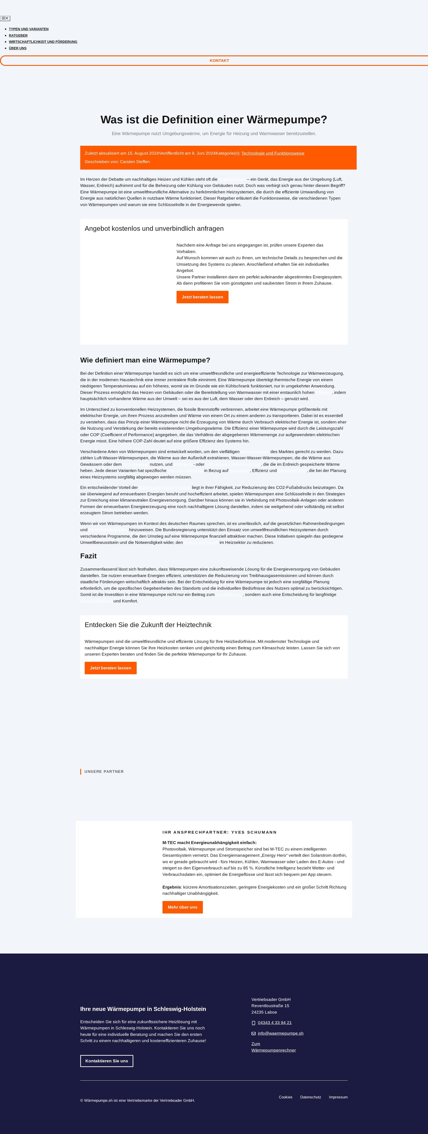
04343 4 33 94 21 (275, 1022)
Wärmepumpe (232, 179)
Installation (239, 470)
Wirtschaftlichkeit (96, 601)
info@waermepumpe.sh (281, 1033)
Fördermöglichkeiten (108, 529)
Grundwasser (136, 464)
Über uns (18, 48)
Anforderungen (255, 451)
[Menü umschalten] (5, 18)
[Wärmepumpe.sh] (37, 12)
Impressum (338, 1097)
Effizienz (324, 392)
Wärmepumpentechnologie (165, 487)
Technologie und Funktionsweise (273, 153)
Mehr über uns (183, 907)
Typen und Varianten (29, 29)
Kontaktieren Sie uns (106, 1061)
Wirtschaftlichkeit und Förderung (43, 42)
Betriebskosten (292, 470)
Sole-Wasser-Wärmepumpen (233, 464)
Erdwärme (183, 464)
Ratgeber (18, 35)
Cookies (285, 1097)
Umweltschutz (229, 594)
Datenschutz (310, 1097)
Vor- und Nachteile (185, 470)
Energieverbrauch (201, 542)
